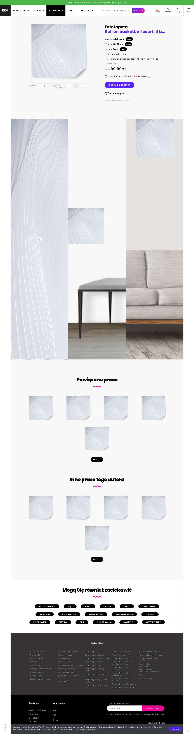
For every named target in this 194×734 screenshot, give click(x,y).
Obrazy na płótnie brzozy (95, 655)
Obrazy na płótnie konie (94, 665)
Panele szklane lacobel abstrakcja (121, 668)
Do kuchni (33, 714)
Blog (54, 710)
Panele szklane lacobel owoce (151, 655)
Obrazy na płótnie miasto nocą (95, 675)
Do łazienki (34, 718)
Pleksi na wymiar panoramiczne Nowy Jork (149, 670)
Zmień (129, 39)
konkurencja (124, 614)
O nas (55, 720)
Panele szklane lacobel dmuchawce (121, 674)
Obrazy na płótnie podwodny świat (96, 681)
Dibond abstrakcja (37, 651)
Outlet (72, 10)
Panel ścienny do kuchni (121, 655)
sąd (70, 606)
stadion (44, 614)
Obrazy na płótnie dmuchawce (97, 658)
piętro (63, 622)
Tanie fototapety (145, 678)
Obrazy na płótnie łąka (121, 651)
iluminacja (69, 614)
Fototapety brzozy (37, 665)
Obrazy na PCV (63, 681)
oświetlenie (153, 622)
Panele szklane (22, 10)
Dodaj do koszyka (119, 85)
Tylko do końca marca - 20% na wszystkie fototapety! (96, 2)
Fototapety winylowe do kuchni (70, 665)
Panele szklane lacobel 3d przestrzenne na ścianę (122, 663)
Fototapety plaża (64, 658)
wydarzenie (96, 614)
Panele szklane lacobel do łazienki (122, 679)
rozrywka (39, 622)
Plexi (141, 675)
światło (128, 622)
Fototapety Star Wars (66, 662)
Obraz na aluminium (66, 672)
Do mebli (33, 721)
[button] (157, 10)
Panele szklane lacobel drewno (124, 684)
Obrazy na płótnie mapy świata (94, 670)
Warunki (161, 714)
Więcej (97, 459)
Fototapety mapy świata (40, 679)
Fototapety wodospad (66, 669)
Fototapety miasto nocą (67, 651)
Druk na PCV (35, 655)
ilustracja (104, 622)
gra (81, 622)
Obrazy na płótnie (92, 651)
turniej (150, 614)
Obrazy (40, 10)
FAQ (54, 715)
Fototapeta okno (36, 658)
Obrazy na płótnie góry (94, 662)
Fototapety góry (36, 672)
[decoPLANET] (5, 10)
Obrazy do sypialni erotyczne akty (69, 676)
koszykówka (47, 606)
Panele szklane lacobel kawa (123, 687)
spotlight (148, 606)
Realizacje (87, 10)
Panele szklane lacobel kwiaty (150, 651)
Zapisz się (153, 708)
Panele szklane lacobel (121, 658)
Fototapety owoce (65, 655)
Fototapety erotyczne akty (40, 669)
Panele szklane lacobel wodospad (148, 665)
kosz (127, 606)
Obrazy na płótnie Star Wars (96, 685)
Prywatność (152, 714)
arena (107, 606)
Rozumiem (175, 729)
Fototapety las (36, 675)
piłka (88, 606)
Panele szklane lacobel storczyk (148, 659)
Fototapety (56, 10)
